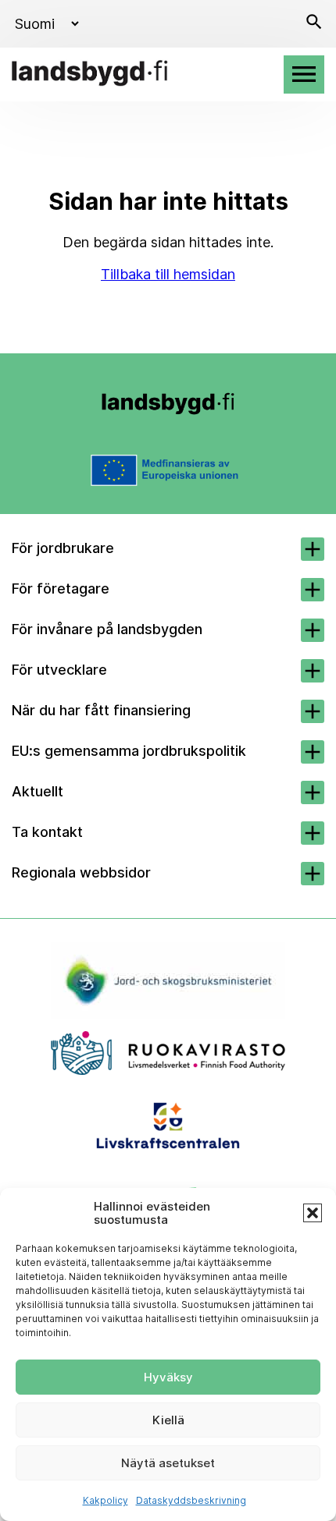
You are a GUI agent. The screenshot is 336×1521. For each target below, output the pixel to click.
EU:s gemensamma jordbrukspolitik (129, 751)
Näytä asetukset (168, 1462)
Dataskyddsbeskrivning (191, 1500)
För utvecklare (59, 669)
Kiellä (168, 1420)
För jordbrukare (63, 548)
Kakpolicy (105, 1500)
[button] (312, 1213)
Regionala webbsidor (81, 872)
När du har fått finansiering (101, 710)
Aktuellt (37, 791)
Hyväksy (168, 1377)
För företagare (60, 588)
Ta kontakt (47, 832)
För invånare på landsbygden (107, 629)
